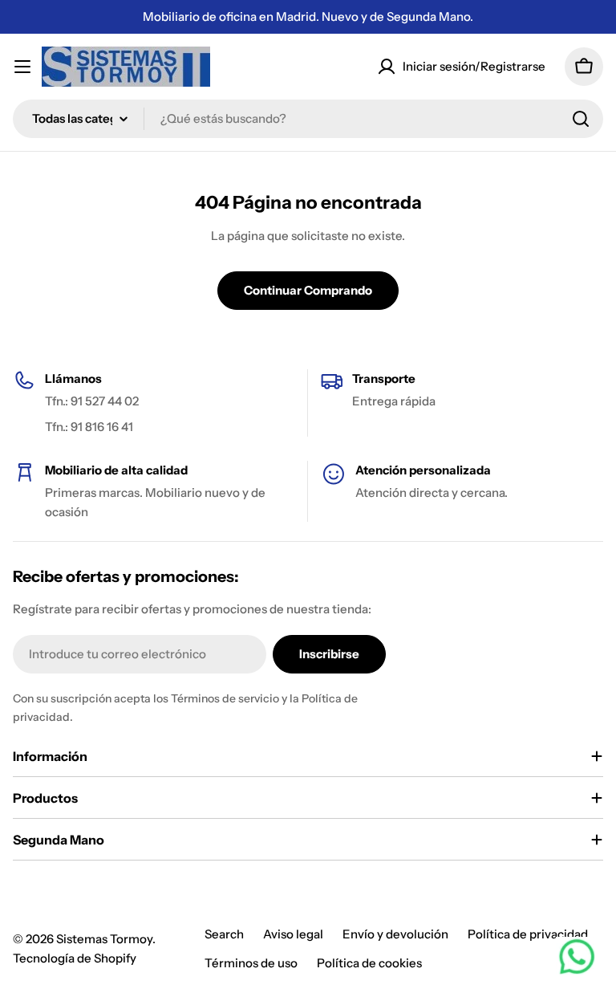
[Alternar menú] (22, 66)
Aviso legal (293, 934)
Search (224, 934)
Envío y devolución (395, 934)
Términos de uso (251, 963)
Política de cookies (369, 963)
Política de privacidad (528, 934)
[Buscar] (580, 118)
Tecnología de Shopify (74, 958)
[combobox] (308, 119)
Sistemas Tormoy (104, 938)
